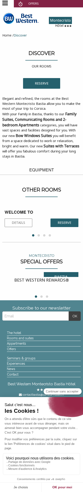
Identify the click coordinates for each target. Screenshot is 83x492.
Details (18, 222)
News (11, 369)
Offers (11, 349)
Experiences (16, 363)
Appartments (16, 343)
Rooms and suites (20, 338)
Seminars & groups (21, 358)
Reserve (41, 83)
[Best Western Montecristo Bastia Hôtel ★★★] (20, 18)
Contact (12, 374)
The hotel (14, 333)
